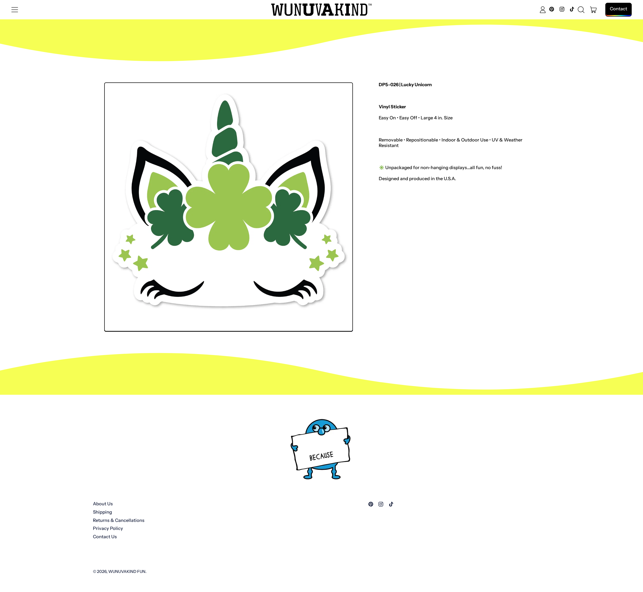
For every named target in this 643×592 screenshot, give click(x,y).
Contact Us (105, 536)
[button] (581, 9)
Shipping (102, 512)
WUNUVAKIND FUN (126, 571)
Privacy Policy (108, 528)
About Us (103, 504)
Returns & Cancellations (118, 520)
